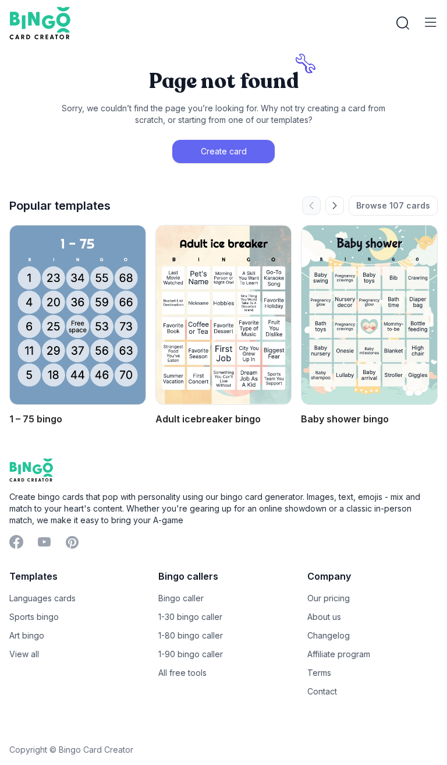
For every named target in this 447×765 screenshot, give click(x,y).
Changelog (328, 635)
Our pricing (328, 598)
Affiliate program (338, 654)
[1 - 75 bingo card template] (77, 315)
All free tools (182, 673)
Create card (224, 151)
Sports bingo (34, 617)
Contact (322, 691)
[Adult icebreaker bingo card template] (223, 315)
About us (324, 617)
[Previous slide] (311, 205)
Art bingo (26, 635)
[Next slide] (334, 205)
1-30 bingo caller (190, 617)
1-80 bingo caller (190, 635)
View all (24, 654)
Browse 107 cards (393, 205)
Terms (319, 673)
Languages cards (42, 598)
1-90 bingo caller (190, 654)
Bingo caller (181, 598)
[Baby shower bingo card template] (369, 315)
